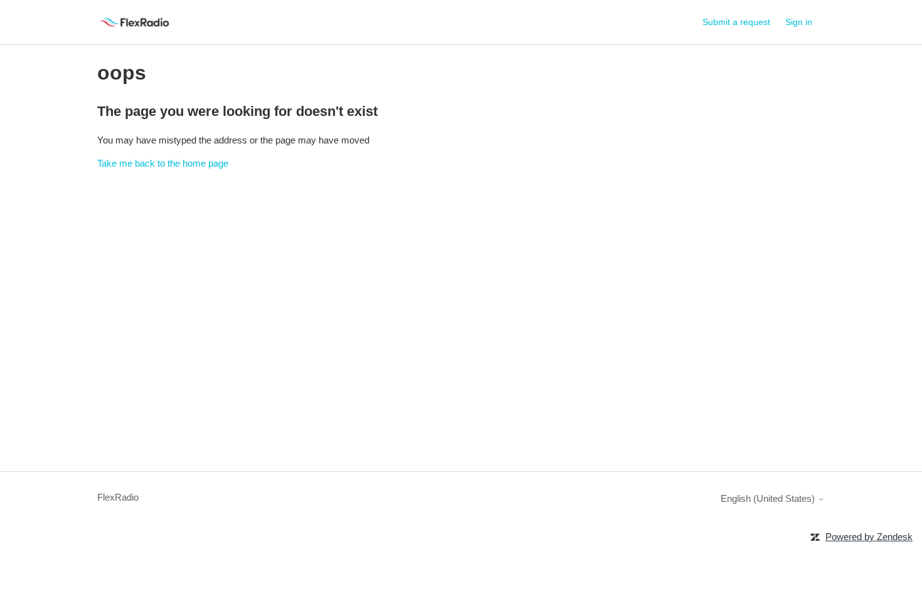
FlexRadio (118, 497)
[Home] (134, 22)
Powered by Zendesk (869, 536)
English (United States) (769, 498)
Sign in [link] (798, 22)
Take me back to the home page (162, 163)
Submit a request (736, 22)
